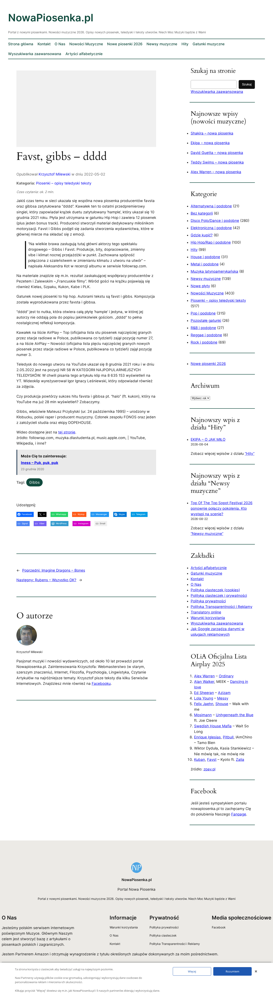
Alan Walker (204, 681)
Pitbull (228, 737)
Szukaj (246, 84)
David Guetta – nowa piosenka (217, 153)
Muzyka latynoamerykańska (214, 271)
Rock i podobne (204, 342)
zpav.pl (209, 769)
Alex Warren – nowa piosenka (216, 172)
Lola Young (203, 698)
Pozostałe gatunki (206, 320)
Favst (211, 759)
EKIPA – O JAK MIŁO (208, 439)
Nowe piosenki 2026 (208, 364)
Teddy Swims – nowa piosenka (217, 162)
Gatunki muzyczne (206, 573)
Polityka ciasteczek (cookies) (215, 590)
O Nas (196, 584)
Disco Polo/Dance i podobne (215, 220)
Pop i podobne (203, 313)
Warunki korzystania (208, 618)
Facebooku (101, 683)
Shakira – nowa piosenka (212, 133)
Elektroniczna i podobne (211, 228)
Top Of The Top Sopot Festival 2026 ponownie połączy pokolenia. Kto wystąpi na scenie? (222, 508)
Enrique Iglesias (207, 737)
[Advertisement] (93, 111)
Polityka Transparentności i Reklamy (221, 607)
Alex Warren (204, 676)
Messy (222, 698)
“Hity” (249, 453)
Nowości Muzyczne (207, 293)
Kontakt (197, 579)
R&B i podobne (203, 328)
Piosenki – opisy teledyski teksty (63, 183)
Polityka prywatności (208, 601)
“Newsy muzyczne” (207, 533)
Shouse (221, 704)
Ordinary (226, 676)
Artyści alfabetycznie (209, 568)
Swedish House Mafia (213, 726)
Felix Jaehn (203, 704)
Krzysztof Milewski (54, 174)
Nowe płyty (200, 286)
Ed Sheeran (204, 693)
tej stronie (66, 432)
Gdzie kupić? (202, 235)
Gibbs (34, 482)
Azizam (224, 693)
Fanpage (238, 814)
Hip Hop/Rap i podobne (211, 242)
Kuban (199, 759)
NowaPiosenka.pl (50, 17)
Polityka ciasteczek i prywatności (219, 595)
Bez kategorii (202, 213)
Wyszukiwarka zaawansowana (217, 91)
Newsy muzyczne (206, 279)
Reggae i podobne (206, 335)
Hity (194, 249)
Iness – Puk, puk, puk (39, 463)
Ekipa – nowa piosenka (210, 143)
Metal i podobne (205, 264)
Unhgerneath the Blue (234, 715)
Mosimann (203, 715)
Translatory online (206, 612)
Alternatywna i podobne (211, 206)
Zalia (240, 759)
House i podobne (205, 257)
